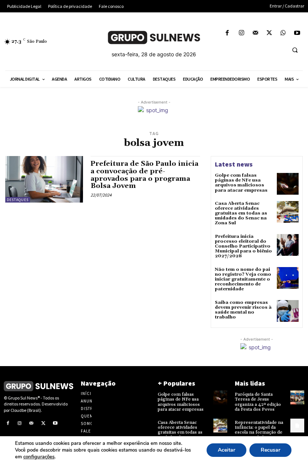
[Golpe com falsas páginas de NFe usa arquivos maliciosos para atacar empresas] (288, 184)
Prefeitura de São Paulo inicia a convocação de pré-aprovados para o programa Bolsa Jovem (144, 174)
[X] (269, 33)
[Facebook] (227, 33)
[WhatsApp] (283, 33)
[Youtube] (297, 33)
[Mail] (255, 33)
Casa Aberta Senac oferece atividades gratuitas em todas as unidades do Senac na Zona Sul (241, 213)
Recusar (270, 449)
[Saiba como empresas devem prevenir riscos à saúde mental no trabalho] (288, 311)
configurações (38, 456)
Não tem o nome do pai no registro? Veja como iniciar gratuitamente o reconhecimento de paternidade (243, 279)
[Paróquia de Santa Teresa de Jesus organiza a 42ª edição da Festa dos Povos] (297, 397)
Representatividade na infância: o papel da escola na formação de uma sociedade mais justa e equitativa (259, 432)
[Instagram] (241, 33)
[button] (294, 50)
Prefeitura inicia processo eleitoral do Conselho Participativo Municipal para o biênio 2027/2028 (243, 246)
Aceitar (226, 449)
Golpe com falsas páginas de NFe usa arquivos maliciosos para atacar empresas (241, 183)
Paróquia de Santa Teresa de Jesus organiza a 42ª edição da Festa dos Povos (258, 402)
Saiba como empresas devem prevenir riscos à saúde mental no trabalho (243, 310)
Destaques (18, 199)
